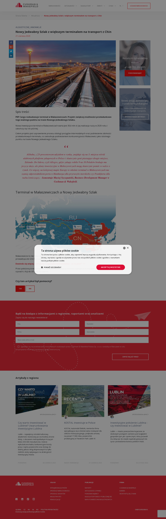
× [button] (128, 248)
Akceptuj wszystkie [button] (110, 267)
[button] (51, 267)
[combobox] (124, 248)
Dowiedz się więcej (73, 260)
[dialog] (83, 259)
